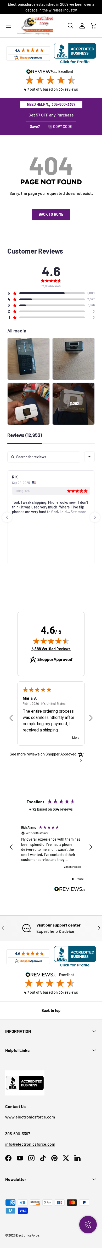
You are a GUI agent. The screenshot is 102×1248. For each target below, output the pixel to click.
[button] (93, 26)
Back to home (51, 214)
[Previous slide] (7, 517)
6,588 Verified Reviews (51, 649)
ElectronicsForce (27, 1235)
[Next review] (91, 718)
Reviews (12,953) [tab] (24, 435)
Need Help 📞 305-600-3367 (51, 104)
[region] (51, 847)
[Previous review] (11, 718)
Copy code (62, 126)
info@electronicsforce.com (30, 1143)
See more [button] (78, 511)
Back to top (51, 1010)
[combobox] (89, 457)
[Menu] (8, 26)
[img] (51, 640)
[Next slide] (95, 517)
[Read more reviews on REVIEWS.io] (70, 890)
